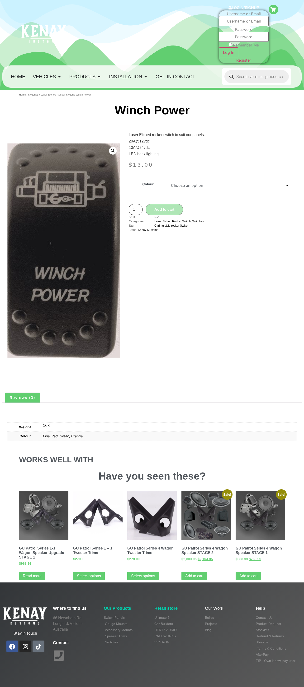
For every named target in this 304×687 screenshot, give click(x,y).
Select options (89, 576)
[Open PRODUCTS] (99, 76)
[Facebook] (12, 646)
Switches (33, 94)
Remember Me (246, 45)
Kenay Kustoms (148, 230)
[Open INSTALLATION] (145, 76)
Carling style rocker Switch (171, 225)
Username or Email (244, 14)
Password (243, 29)
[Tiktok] (38, 646)
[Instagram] (25, 646)
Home (22, 94)
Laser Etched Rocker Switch (57, 94)
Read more (32, 576)
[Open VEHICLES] (59, 76)
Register (243, 60)
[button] (113, 150)
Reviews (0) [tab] (22, 397)
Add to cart (164, 209)
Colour (148, 184)
